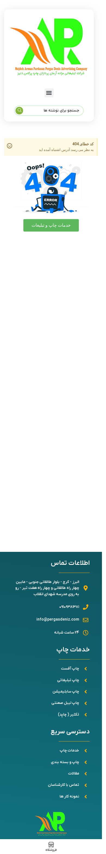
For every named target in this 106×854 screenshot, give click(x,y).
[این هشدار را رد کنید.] (9, 145)
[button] (49, 92)
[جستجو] (19, 110)
